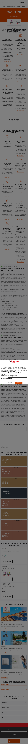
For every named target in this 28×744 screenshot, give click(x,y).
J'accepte (19, 382)
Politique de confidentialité (14, 372)
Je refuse (10, 382)
